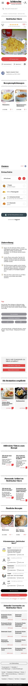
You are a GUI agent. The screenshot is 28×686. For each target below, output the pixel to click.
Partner (22, 672)
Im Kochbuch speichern (14, 318)
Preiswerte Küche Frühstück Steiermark (6, 616)
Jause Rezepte (9, 330)
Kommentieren (12, 554)
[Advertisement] (14, 427)
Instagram (23, 679)
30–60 (2, 24)
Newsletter (14, 667)
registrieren (23, 598)
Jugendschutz (5, 675)
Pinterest (10, 679)
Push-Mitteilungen (6, 668)
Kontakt (3, 672)
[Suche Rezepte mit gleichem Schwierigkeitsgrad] (25, 25)
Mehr (3, 331)
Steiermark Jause (6, 631)
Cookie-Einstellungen (17, 668)
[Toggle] (24, 3)
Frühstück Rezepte (17, 328)
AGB (3, 673)
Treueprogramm (6, 667)
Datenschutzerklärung (11, 673)
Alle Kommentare (14, 590)
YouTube (17, 679)
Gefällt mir (21, 554)
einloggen (14, 598)
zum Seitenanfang (14, 663)
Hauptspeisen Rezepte (20, 330)
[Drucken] (25, 64)
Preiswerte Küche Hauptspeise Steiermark (20, 625)
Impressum (21, 673)
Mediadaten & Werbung (13, 672)
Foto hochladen (14, 314)
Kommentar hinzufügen (14, 595)
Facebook (4, 679)
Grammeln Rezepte (7, 328)
